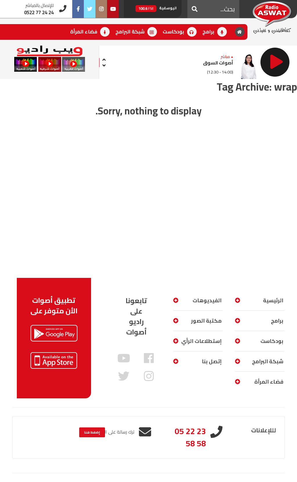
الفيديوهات (207, 300)
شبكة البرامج (130, 31)
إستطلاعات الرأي (201, 341)
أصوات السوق (218, 62)
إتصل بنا (212, 361)
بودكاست (174, 31)
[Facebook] (78, 9)
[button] (194, 9)
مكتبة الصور (206, 320)
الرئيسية (273, 300)
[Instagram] (101, 9)
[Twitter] (89, 9)
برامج (208, 31)
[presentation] (103, 58)
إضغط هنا (92, 432)
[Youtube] (113, 9)
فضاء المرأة (84, 31)
